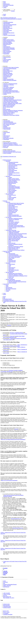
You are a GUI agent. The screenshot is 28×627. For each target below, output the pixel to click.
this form (9, 325)
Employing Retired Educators (9, 104)
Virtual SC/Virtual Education (9, 35)
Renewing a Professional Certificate (10, 111)
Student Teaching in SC (8, 113)
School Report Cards (7, 75)
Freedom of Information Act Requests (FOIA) (12, 145)
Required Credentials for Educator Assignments (13, 110)
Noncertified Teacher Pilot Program (10, 90)
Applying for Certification (8, 84)
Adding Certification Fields (8, 97)
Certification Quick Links (11, 230)
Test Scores (5, 61)
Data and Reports (9, 193)
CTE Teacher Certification (8, 87)
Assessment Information (8, 22)
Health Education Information (9, 150)
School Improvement (7, 30)
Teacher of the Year (7, 93)
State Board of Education (8, 138)
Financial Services (7, 57)
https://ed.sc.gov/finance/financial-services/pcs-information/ (13, 439)
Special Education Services (8, 32)
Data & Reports (9, 287)
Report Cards (6, 60)
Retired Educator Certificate (9, 112)
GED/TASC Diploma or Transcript (10, 143)
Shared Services (6, 50)
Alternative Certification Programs (10, 83)
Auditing (5, 38)
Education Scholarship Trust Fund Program (12, 151)
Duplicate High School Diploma (9, 142)
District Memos (6, 69)
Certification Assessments (8, 98)
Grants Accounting (7, 59)
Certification (5, 86)
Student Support (6, 52)
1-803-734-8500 (6, 593)
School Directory (6, 46)
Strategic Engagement (10, 279)
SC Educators (8, 217)
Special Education (7, 76)
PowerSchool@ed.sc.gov (16, 518)
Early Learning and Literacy (9, 124)
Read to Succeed (6, 109)
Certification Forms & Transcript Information (12, 99)
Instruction (8, 161)
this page (16, 429)
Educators (10, 18)
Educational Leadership (8, 88)
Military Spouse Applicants (8, 105)
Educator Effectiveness (8, 70)
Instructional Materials (7, 28)
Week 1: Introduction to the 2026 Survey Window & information (15, 345)
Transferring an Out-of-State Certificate (11, 115)
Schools (4, 45)
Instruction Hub (6, 26)
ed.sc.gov (5, 595)
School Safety (6, 31)
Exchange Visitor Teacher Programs (10, 102)
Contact (7, 291)
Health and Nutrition (7, 42)
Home (7, 285)
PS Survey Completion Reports (16, 332)
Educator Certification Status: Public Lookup (12, 103)
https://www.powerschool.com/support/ (9, 480)
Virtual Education (6, 128)
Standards (5, 33)
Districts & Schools (4, 18)
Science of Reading (7, 153)
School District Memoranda (8, 47)
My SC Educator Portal (8, 106)
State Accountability (7, 51)
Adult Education (6, 23)
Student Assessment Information (9, 80)
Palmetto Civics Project (8, 74)
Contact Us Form (6, 594)
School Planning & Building (9, 49)
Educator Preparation (7, 89)
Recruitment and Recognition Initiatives (11, 91)
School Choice (6, 29)
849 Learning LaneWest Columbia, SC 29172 (8, 597)
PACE (4, 108)
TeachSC (5, 94)
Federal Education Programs (9, 40)
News (4, 134)
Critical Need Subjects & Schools (10, 101)
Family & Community (17, 18)
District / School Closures (8, 39)
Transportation (6, 53)
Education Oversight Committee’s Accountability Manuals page (12, 371)
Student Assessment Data (8, 79)
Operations (8, 176)
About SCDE (6, 284)
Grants (4, 58)
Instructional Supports (7, 25)
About (7, 286)
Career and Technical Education (9, 24)
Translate (13, 10)
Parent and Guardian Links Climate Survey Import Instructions (13, 337)
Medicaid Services (7, 44)
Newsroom (8, 289)
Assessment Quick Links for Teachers (11, 67)
